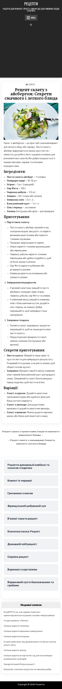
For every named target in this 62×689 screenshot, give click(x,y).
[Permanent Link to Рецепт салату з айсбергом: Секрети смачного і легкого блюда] (31, 121)
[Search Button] (31, 25)
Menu (33, 17)
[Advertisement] (31, 51)
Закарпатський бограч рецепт (19, 664)
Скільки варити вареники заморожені (23, 631)
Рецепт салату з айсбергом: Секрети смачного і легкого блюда (31, 94)
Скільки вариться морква (16, 636)
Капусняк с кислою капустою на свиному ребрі (27, 669)
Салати (31, 84)
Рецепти (31, 3)
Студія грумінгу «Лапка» (16, 620)
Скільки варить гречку (15, 650)
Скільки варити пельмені (16, 626)
